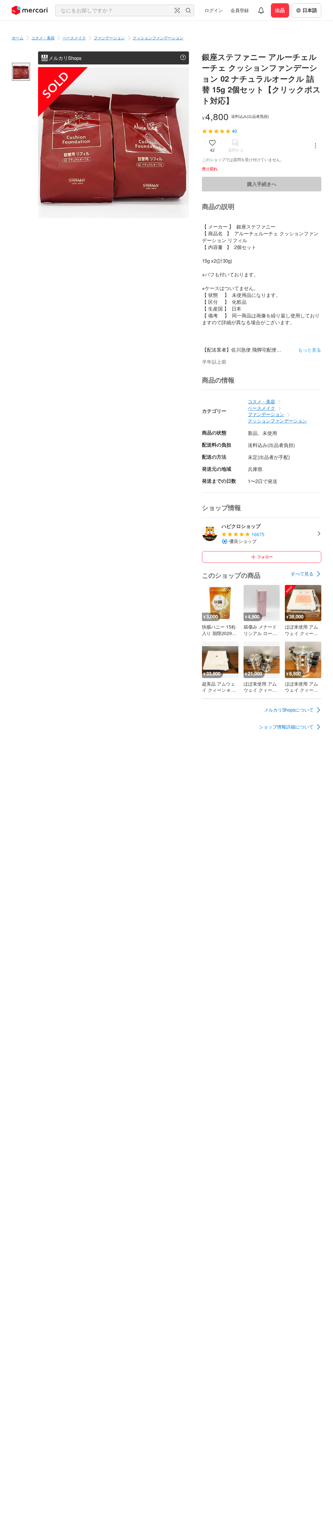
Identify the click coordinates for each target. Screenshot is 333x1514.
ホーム (17, 37)
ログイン (214, 10)
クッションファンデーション (158, 37)
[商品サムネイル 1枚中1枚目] (21, 72)
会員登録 (240, 10)
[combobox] (124, 10)
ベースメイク (74, 37)
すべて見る (302, 573)
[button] (177, 10)
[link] (306, 574)
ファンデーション (109, 37)
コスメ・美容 (43, 37)
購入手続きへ (261, 184)
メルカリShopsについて (288, 709)
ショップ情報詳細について (286, 726)
